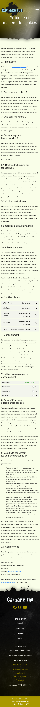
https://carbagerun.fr (19, 67)
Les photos (20, 628)
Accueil (20, 623)
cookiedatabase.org (8, 582)
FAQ (20, 638)
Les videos (20, 633)
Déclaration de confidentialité (20, 650)
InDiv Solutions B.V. (20, 704)
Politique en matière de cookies (20, 656)
